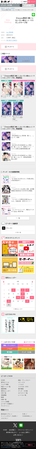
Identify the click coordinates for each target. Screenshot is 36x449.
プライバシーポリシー (24, 430)
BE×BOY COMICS (11, 40)
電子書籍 (9, 352)
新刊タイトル (5, 382)
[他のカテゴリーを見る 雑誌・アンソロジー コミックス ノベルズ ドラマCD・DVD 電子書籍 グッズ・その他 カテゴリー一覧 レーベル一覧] (27, 5)
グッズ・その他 (10, 8)
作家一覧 (3, 399)
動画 (2, 397)
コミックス (26, 345)
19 (18, 297)
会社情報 (11, 430)
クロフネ (3, 418)
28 (27, 301)
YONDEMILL (26, 416)
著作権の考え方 (11, 432)
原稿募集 (3, 395)
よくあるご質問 (23, 432)
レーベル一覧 (22, 395)
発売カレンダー (19, 309)
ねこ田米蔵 (9, 32)
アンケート (10, 46)
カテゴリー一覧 (30, 342)
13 (22, 294)
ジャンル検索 (5, 401)
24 (8, 301)
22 (32, 297)
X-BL (24, 414)
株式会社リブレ (5, 414)
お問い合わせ (17, 435)
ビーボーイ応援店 (6, 403)
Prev (3, 282)
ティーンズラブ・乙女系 (8, 416)
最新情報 (3, 389)
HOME (3, 380)
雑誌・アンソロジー (9, 345)
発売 (25, 1)
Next (32, 282)
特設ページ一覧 (5, 386)
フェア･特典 (4, 384)
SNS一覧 (18, 232)
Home (2, 8)
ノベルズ (9, 348)
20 (22, 297)
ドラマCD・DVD (26, 348)
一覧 (18, 218)
